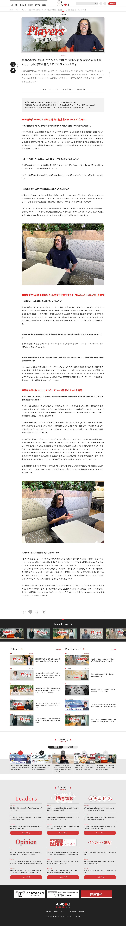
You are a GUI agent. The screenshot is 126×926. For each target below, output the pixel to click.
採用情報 (81, 912)
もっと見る (26, 833)
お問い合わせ (72, 912)
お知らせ (23, 5)
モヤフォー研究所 (40, 5)
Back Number (99, 50)
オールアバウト (54, 89)
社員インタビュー (81, 89)
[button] (124, 634)
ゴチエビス (77, 753)
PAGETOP (109, 74)
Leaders (68, 684)
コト (16, 5)
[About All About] (63, 3)
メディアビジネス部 (67, 89)
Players (63, 14)
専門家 (30, 5)
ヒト (12, 5)
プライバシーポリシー (60, 912)
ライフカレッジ (69, 699)
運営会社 (48, 912)
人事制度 (68, 669)
